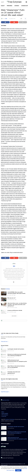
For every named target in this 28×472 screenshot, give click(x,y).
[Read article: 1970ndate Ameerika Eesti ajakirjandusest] (3, 373)
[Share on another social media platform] (23, 22)
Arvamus (16, 5)
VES (6, 18)
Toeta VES (4, 416)
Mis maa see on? (11, 297)
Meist (3, 411)
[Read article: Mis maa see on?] (3, 299)
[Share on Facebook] (5, 22)
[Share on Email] (14, 22)
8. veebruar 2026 (11, 299)
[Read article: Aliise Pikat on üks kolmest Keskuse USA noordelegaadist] (3, 367)
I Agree (18, 470)
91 (16, 307)
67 (16, 299)
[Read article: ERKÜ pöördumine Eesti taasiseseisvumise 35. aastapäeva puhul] (3, 361)
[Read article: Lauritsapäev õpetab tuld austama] (3, 350)
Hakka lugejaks (5, 413)
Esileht (3, 5)
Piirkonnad (9, 5)
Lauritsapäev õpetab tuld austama (15, 349)
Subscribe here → (5, 341)
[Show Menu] (26, 2)
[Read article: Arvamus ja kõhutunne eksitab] (3, 312)
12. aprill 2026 (10, 295)
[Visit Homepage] (15, 2)
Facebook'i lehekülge (9, 419)
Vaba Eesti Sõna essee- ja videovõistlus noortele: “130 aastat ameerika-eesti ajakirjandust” (17, 304)
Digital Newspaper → (5, 391)
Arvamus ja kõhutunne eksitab (14, 310)
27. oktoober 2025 (11, 307)
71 (15, 295)
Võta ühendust (5, 414)
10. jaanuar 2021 (12, 18)
